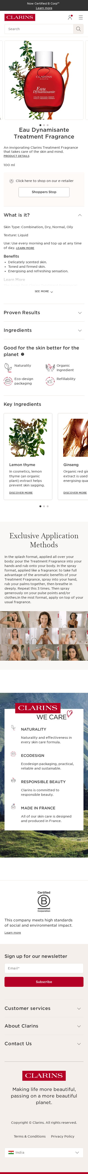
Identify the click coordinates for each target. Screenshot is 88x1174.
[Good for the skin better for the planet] (23, 354)
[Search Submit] (78, 29)
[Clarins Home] (20, 17)
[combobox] (44, 1153)
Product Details (16, 156)
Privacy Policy (62, 1136)
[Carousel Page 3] (48, 125)
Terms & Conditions (30, 1136)
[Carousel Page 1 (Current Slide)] (40, 125)
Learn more (13, 932)
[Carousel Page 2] (44, 125)
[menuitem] (70, 17)
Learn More (25, 248)
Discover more (21, 492)
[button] (44, 215)
